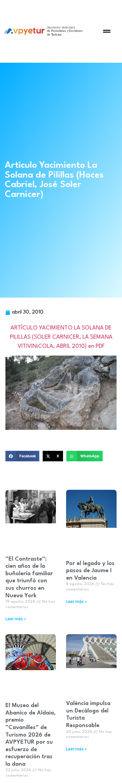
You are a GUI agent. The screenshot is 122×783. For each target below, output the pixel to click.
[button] (107, 31)
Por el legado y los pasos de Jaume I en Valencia (90, 571)
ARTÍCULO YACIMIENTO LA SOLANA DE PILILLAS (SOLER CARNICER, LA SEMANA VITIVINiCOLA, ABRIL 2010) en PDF (61, 337)
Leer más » (15, 619)
